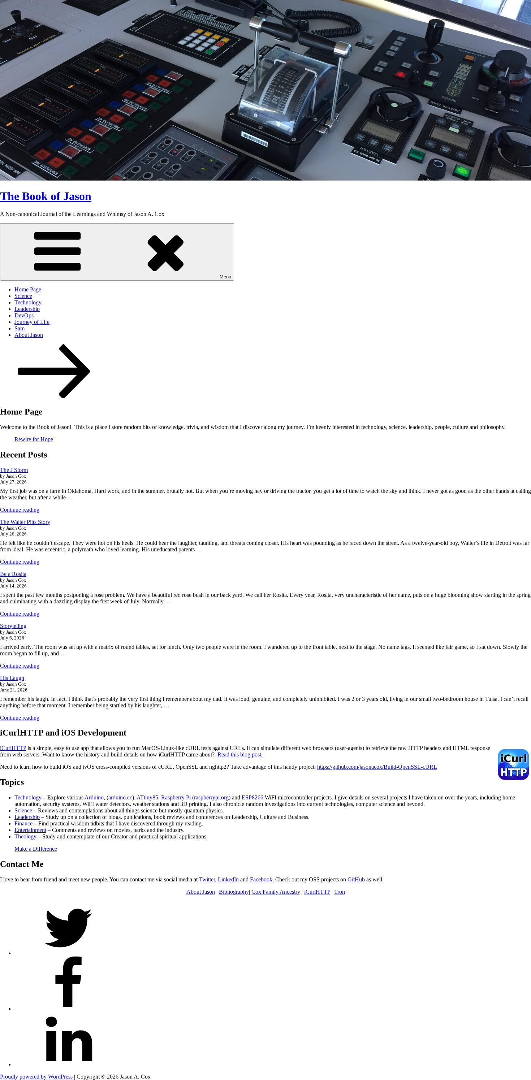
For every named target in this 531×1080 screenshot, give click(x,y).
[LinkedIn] (68, 1064)
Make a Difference (35, 849)
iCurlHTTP (13, 748)
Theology (25, 836)
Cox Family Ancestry (275, 892)
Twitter (207, 879)
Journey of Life (31, 322)
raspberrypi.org (211, 797)
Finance (23, 823)
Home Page (27, 289)
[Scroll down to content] (54, 396)
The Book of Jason (45, 196)
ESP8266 (252, 797)
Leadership (27, 309)
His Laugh (12, 678)
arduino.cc (120, 797)
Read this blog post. (240, 754)
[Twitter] (68, 953)
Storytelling (13, 626)
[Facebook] (68, 1009)
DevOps (24, 315)
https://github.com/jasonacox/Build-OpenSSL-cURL (377, 767)
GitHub (356, 879)
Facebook (261, 879)
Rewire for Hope (33, 439)
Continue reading (19, 510)
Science (23, 296)
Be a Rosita (13, 574)
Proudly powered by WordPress (37, 1077)
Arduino (94, 797)
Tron (339, 892)
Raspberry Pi (176, 797)
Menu (225, 276)
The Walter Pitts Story (25, 522)
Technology (28, 302)
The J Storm (14, 470)
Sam (19, 328)
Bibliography (234, 892)
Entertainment (30, 830)
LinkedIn (228, 879)
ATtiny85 (147, 797)
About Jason (28, 335)
